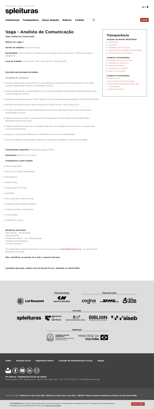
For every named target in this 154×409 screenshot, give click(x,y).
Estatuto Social (23, 360)
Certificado (113, 42)
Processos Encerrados (118, 68)
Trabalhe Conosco (116, 89)
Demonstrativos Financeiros (120, 53)
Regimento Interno (45, 360)
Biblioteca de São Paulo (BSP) (32, 395)
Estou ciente (138, 404)
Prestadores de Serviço (118, 63)
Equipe (101, 360)
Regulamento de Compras (120, 60)
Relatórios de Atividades (119, 47)
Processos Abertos (116, 66)
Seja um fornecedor (117, 71)
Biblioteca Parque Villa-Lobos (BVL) (61, 395)
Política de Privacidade (53, 405)
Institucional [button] (12, 20)
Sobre (8, 360)
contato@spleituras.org (89, 379)
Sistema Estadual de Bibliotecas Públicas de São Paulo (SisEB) (111, 395)
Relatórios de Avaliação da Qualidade (124, 50)
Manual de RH (114, 78)
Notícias (67, 20)
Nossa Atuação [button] (50, 20)
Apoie (144, 20)
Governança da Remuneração (121, 81)
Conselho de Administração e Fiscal (75, 360)
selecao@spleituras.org (71, 249)
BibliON (81, 395)
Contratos (112, 45)
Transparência (31, 20)
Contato (79, 20)
